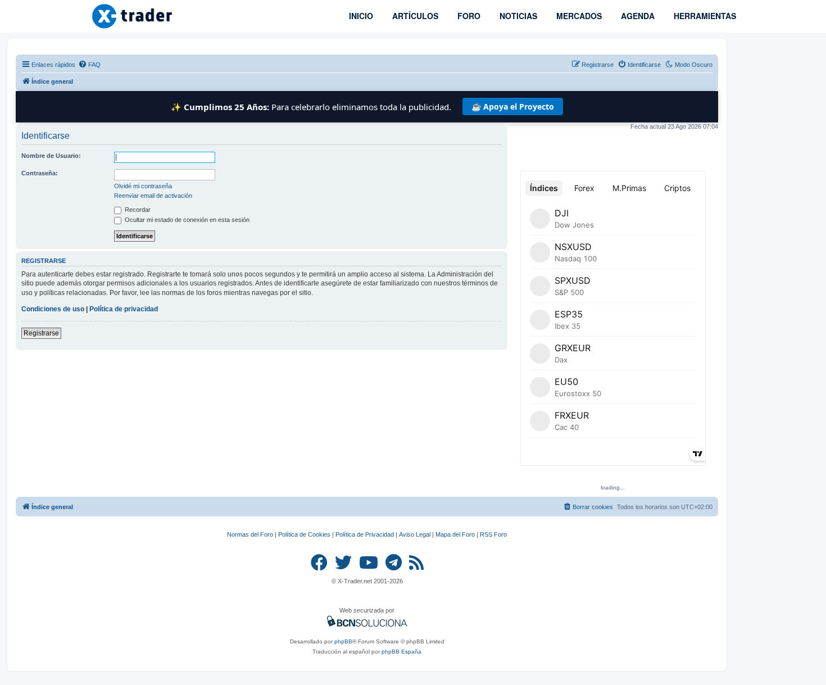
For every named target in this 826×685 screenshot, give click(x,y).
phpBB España (401, 651)
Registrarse (41, 333)
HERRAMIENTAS (703, 15)
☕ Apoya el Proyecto (512, 106)
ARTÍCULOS (414, 15)
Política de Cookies (304, 534)
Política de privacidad (123, 309)
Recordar (137, 209)
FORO (467, 15)
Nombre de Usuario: (51, 155)
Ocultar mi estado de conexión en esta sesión (186, 219)
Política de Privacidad (364, 534)
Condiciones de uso (52, 309)
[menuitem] (89, 64)
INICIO (360, 15)
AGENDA (637, 15)
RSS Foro (493, 534)
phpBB (343, 641)
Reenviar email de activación (153, 195)
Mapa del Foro (455, 534)
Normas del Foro (250, 534)
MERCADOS (578, 15)
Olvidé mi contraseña (143, 186)
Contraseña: (39, 173)
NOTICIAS (517, 15)
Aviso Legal (414, 534)
